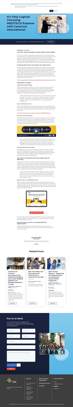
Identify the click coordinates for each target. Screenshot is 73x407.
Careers (55, 381)
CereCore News (11, 286)
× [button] (61, 2)
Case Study (55, 282)
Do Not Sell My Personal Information (49, 404)
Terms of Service (25, 404)
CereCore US (56, 388)
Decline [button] (56, 10)
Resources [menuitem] (42, 385)
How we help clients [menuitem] (44, 383)
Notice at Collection (32, 404)
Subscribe (50, 41)
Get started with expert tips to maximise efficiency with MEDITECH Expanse (34, 113)
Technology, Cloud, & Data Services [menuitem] (29, 398)
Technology (18, 286)
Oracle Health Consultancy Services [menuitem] (30, 393)
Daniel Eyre (20, 50)
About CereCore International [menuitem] (43, 379)
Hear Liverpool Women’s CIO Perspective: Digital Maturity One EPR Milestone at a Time (37, 80)
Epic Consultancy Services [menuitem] (30, 384)
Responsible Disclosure (60, 404)
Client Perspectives (57, 283)
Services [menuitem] (28, 378)
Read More (12, 303)
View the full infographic (37, 212)
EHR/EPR (43, 52)
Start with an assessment (22, 226)
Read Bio (36, 244)
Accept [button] (51, 10)
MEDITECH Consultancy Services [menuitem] (29, 388)
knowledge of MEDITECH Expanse (32, 61)
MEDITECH (26, 52)
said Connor (41, 171)
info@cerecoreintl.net (58, 384)
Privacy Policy (39, 404)
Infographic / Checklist (35, 52)
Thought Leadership (50, 52)
